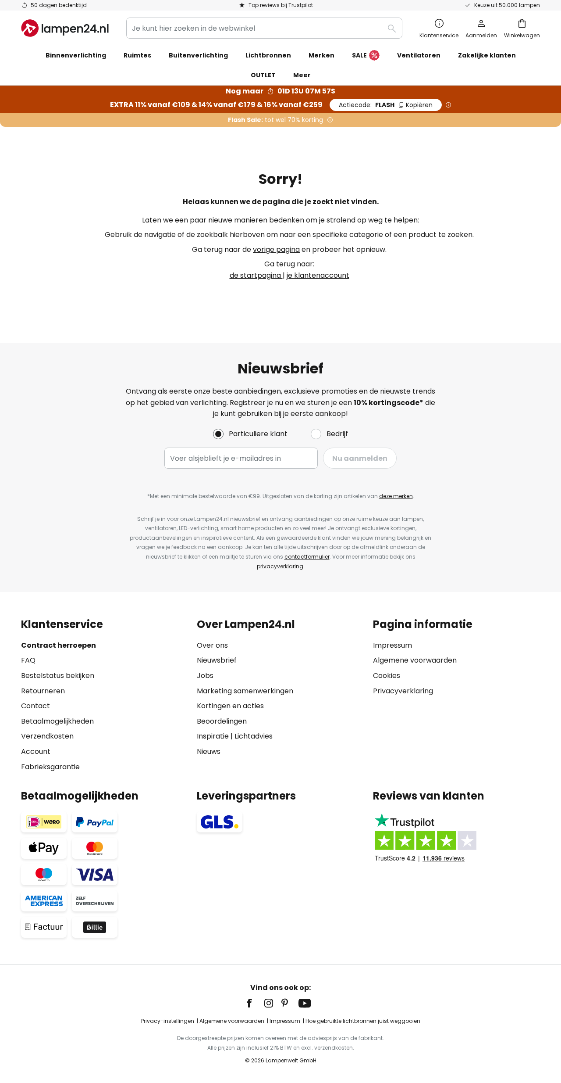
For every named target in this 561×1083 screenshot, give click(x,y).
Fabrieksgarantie (50, 767)
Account (35, 751)
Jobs (205, 676)
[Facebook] (255, 1003)
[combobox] (264, 28)
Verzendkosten (47, 736)
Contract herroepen (58, 645)
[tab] (104, 695)
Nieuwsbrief (217, 660)
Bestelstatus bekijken (57, 676)
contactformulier (307, 556)
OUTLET (263, 75)
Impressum (392, 645)
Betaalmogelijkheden (57, 721)
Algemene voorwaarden (415, 660)
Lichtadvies (253, 736)
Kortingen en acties (230, 706)
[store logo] (65, 28)
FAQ (28, 660)
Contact (35, 706)
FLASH (386, 104)
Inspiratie (213, 736)
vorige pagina (276, 249)
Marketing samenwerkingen (245, 691)
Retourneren (43, 691)
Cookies (386, 676)
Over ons (212, 645)
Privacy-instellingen (167, 1021)
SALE (359, 55)
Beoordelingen (222, 721)
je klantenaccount (318, 275)
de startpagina (256, 275)
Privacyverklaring (403, 691)
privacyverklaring (280, 566)
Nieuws (208, 751)
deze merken (396, 496)
